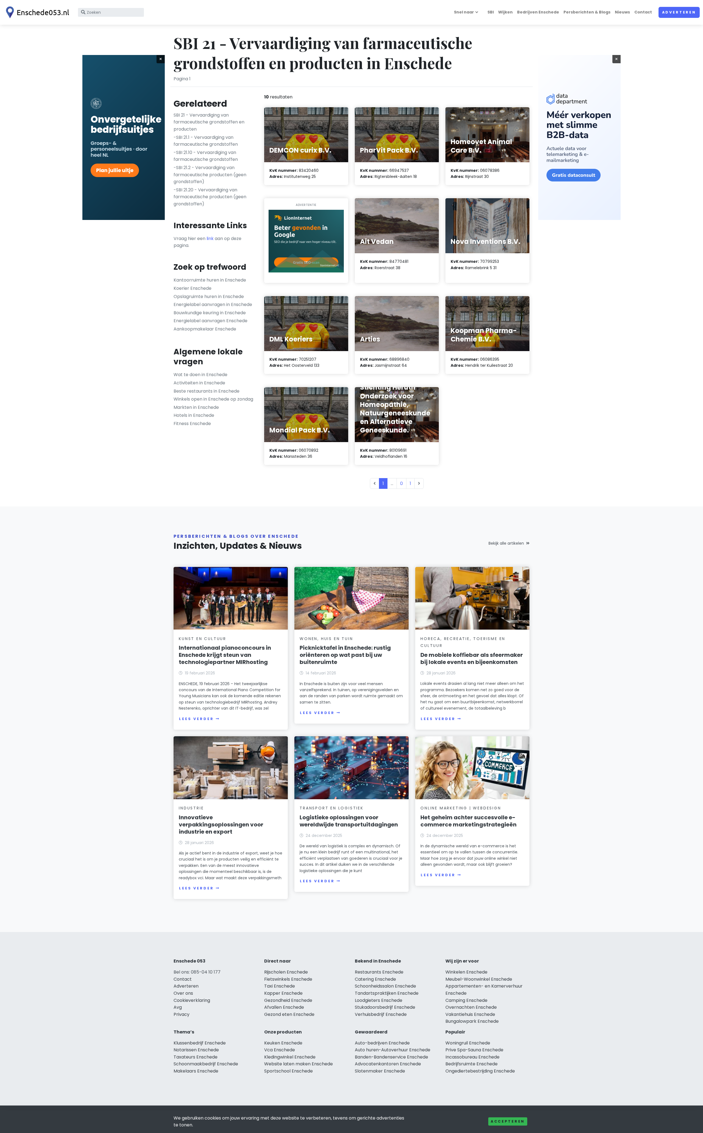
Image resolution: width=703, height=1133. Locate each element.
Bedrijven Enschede (538, 12)
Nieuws (622, 12)
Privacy (181, 1014)
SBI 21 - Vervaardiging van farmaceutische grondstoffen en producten (209, 122)
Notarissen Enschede (196, 1050)
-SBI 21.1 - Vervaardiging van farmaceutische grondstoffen (206, 141)
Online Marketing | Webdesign (460, 808)
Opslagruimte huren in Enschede (209, 296)
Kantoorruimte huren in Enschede (210, 280)
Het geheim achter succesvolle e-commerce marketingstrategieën (468, 821)
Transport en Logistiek (332, 808)
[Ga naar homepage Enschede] (36, 12)
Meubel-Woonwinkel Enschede (478, 979)
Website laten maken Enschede (298, 1064)
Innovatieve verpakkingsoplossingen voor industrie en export (221, 825)
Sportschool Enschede (288, 1071)
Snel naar (464, 12)
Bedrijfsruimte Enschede (471, 1064)
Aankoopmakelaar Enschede (205, 329)
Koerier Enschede (192, 288)
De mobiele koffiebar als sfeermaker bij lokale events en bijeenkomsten (471, 658)
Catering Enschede (375, 979)
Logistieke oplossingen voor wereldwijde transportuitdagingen (349, 821)
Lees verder (196, 718)
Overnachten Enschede (471, 1007)
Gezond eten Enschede (289, 1014)
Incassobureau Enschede (472, 1057)
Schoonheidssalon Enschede (385, 986)
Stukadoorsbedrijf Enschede (385, 1007)
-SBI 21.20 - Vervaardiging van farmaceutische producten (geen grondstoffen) (210, 197)
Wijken (505, 12)
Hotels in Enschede (194, 415)
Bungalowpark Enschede (472, 1021)
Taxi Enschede (279, 986)
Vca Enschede (279, 1050)
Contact (643, 12)
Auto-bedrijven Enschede (382, 1043)
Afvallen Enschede (284, 1007)
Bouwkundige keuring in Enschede (210, 313)
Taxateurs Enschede (195, 1057)
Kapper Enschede (283, 993)
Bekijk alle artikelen (506, 543)
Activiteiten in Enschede (199, 383)
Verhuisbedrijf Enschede (381, 1014)
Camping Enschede (466, 1000)
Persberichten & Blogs (586, 12)
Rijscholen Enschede (286, 972)
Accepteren (508, 1121)
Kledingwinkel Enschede (290, 1057)
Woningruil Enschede (467, 1043)
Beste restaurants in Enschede (206, 391)
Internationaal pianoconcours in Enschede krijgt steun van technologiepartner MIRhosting (225, 655)
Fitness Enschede (192, 423)
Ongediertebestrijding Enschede (480, 1071)
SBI (490, 12)
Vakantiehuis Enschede (470, 1014)
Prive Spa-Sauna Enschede (474, 1050)
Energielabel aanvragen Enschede (210, 321)
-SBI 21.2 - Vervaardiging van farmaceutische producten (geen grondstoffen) (210, 174)
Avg (178, 1007)
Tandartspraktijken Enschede (387, 993)
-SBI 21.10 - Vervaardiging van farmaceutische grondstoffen (206, 156)
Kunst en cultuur (202, 638)
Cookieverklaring (192, 1000)
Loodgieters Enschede (378, 1000)
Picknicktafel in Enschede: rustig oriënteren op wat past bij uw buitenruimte (345, 655)
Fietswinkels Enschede (288, 979)
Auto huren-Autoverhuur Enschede (392, 1050)
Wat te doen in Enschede (200, 374)
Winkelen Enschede (466, 972)
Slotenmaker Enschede (380, 1071)
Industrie (191, 808)
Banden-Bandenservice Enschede (391, 1057)
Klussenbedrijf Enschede (200, 1043)
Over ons (183, 993)
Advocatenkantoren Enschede (388, 1064)
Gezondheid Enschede (288, 1000)
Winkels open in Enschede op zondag (213, 399)
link (210, 238)
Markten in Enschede (196, 407)
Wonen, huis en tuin (326, 638)
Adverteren (679, 12)
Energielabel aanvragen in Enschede (213, 304)
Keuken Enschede (283, 1043)
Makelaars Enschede (196, 1071)
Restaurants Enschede (379, 972)
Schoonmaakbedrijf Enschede (206, 1064)
